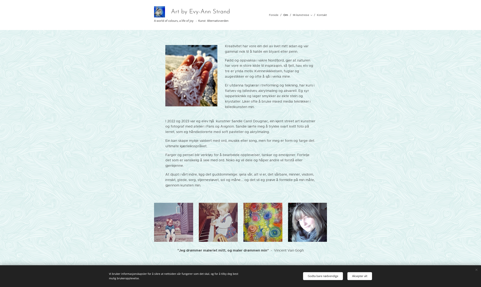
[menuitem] (274, 15)
